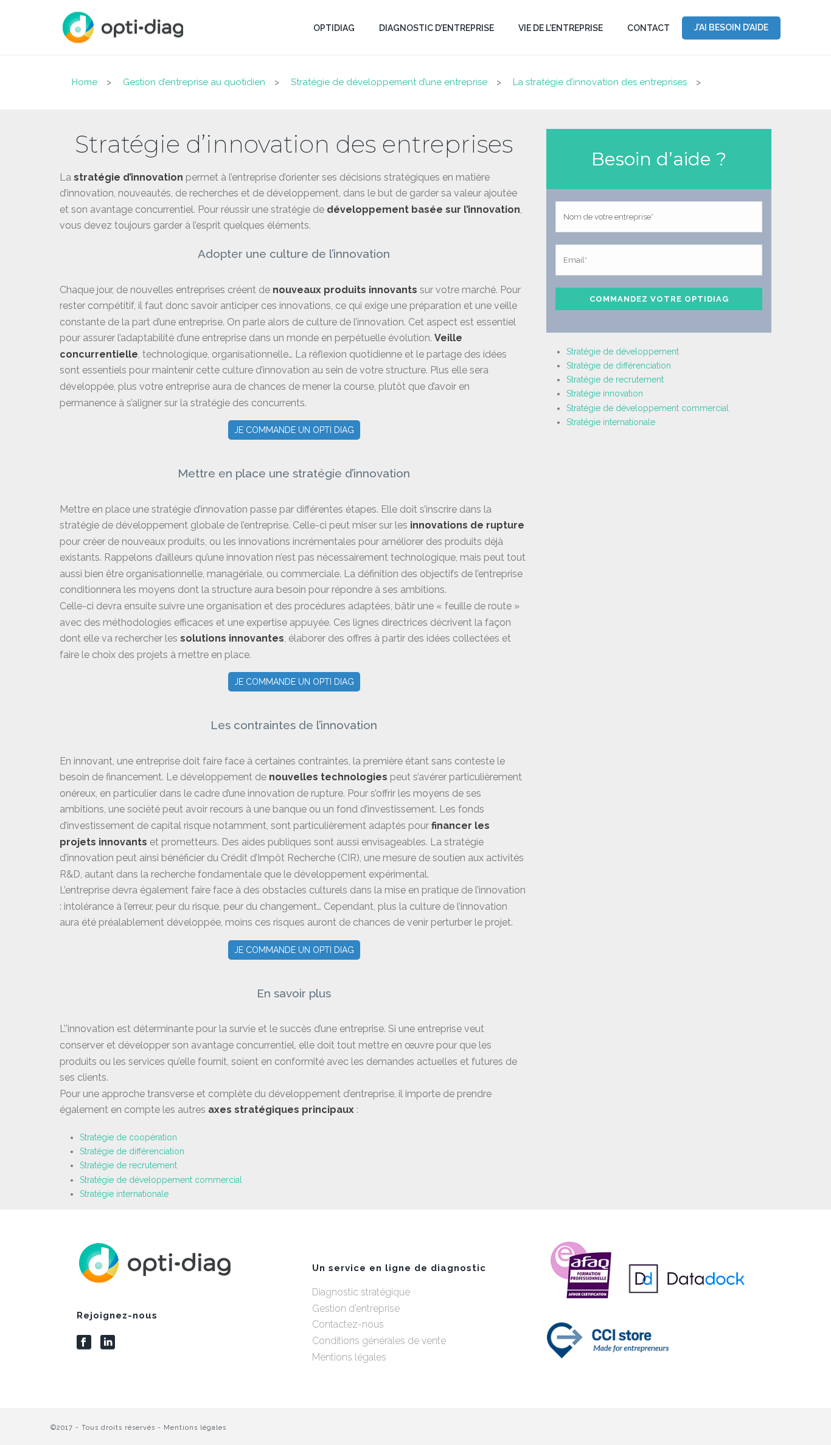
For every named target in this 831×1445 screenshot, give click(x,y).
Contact (648, 28)
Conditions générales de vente (379, 1340)
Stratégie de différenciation (132, 1151)
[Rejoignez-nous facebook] (84, 1343)
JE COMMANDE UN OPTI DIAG (294, 430)
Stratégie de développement (622, 351)
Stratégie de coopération (128, 1137)
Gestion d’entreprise (356, 1308)
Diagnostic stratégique (361, 1292)
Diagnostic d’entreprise (436, 28)
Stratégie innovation (604, 393)
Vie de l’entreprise (560, 28)
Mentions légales (349, 1357)
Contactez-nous (348, 1324)
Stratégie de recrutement (128, 1165)
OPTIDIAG (334, 28)
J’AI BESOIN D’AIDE (731, 27)
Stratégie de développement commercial (161, 1180)
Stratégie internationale (124, 1194)
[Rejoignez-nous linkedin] (107, 1343)
